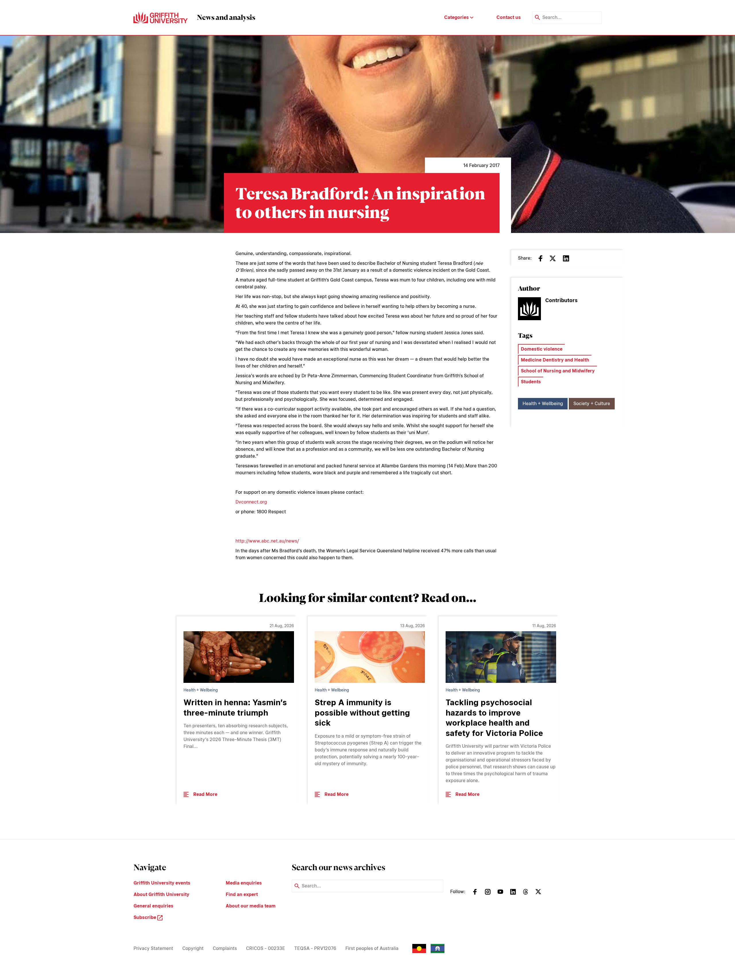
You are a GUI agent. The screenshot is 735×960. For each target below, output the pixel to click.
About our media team (251, 906)
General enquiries (153, 906)
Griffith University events (162, 883)
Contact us (508, 17)
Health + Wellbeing (543, 403)
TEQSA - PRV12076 (315, 948)
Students (531, 381)
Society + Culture (591, 403)
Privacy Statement (153, 948)
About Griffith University (161, 894)
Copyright (193, 948)
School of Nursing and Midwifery (558, 371)
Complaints (225, 948)
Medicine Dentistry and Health (555, 360)
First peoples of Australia (372, 948)
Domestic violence (541, 349)
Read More (205, 794)
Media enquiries (244, 883)
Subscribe (145, 917)
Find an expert (242, 894)
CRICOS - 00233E (265, 948)
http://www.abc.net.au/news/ (267, 541)
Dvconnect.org (251, 502)
